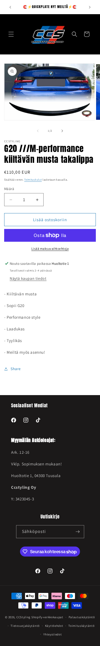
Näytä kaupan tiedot (28, 278)
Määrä (9, 188)
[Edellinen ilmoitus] (10, 7)
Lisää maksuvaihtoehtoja (50, 248)
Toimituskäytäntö (81, 626)
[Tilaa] (78, 531)
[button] (11, 34)
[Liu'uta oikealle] (62, 131)
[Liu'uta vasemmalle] (38, 131)
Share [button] (16, 368)
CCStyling (23, 617)
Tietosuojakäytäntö (25, 626)
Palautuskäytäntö (82, 617)
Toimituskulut (33, 179)
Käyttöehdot (54, 626)
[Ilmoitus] (90, 7)
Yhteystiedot (52, 634)
